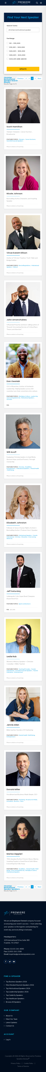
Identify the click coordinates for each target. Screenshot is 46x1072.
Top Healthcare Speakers (15, 998)
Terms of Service (23, 1066)
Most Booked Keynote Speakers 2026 (20, 985)
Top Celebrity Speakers (14, 995)
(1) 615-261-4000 (17, 949)
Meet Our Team (11, 1019)
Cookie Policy (28, 1063)
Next (39, 78)
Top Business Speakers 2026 (16, 982)
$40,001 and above (18, 59)
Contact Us (10, 1026)
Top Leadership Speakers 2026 (17, 992)
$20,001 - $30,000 (17, 51)
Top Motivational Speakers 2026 (18, 988)
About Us (9, 1016)
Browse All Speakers (13, 1002)
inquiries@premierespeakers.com (22, 954)
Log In (8, 1039)
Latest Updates (11, 1022)
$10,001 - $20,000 (17, 47)
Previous (20, 78)
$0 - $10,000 (14, 43)
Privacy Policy (15, 1063)
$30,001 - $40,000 (17, 55)
